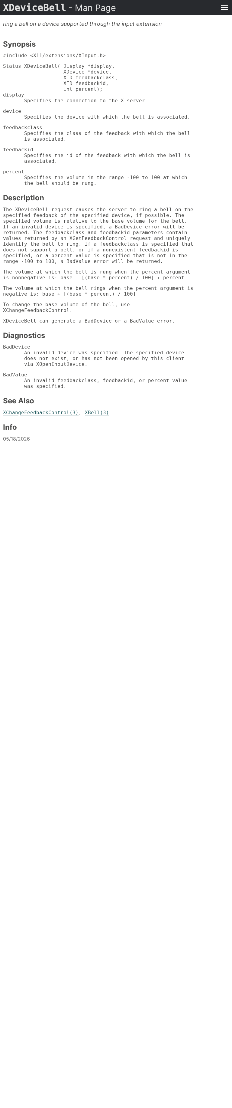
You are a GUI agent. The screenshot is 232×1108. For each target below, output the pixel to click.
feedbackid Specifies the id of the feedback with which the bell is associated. (96, 155)
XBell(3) (97, 412)
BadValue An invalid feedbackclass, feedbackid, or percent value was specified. (95, 380)
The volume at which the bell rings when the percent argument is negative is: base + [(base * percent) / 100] (98, 291)
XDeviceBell (59, 7)
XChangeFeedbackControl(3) (41, 412)
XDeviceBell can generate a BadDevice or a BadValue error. (89, 321)
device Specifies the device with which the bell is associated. (96, 114)
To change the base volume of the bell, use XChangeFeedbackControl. (66, 307)
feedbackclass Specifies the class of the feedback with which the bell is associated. (96, 133)
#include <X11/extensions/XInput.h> (54, 55)
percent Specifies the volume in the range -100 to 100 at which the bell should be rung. (95, 177)
